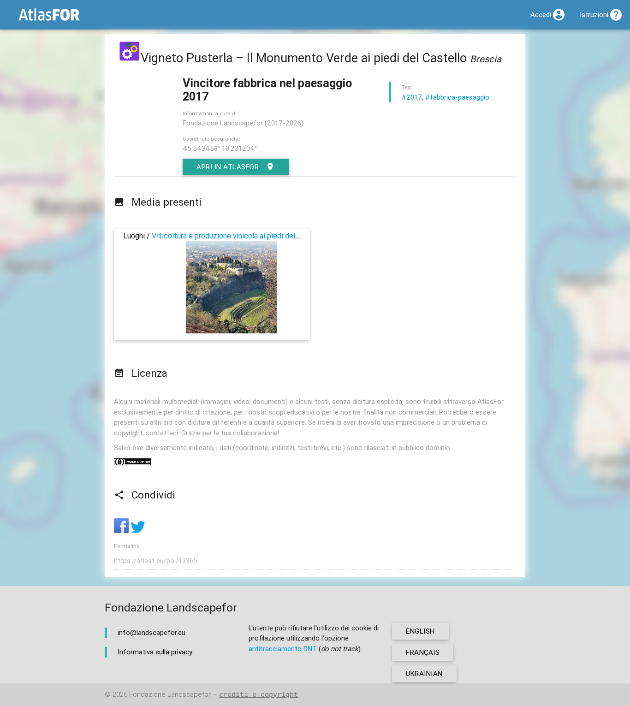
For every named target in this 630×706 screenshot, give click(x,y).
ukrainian (424, 673)
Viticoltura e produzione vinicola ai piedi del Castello (238, 236)
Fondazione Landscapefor (170, 694)
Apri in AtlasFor (227, 166)
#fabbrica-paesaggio (457, 97)
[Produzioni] (130, 57)
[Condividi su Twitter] (138, 530)
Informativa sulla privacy (155, 651)
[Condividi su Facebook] (122, 530)
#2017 (412, 97)
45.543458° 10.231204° (220, 148)
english (420, 631)
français (423, 652)
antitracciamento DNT (283, 648)
